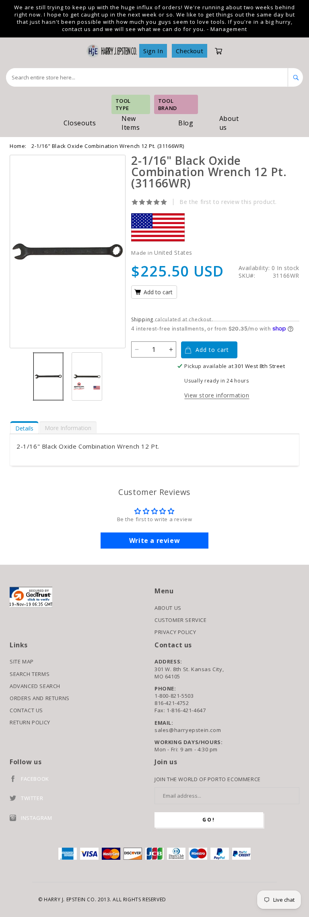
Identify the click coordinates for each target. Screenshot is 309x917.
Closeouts (80, 123)
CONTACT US (26, 710)
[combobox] (147, 77)
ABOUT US (167, 607)
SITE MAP (22, 661)
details (24, 428)
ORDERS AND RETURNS (40, 698)
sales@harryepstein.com (187, 730)
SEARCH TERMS (29, 674)
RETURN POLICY (30, 722)
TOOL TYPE (123, 104)
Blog (185, 123)
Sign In (153, 51)
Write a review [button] (154, 540)
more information (68, 428)
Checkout (189, 51)
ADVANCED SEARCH (35, 686)
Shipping (142, 319)
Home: (18, 146)
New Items (131, 123)
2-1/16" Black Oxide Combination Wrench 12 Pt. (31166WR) (107, 146)
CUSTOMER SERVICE (180, 620)
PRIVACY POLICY (175, 632)
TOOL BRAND (167, 104)
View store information (216, 395)
